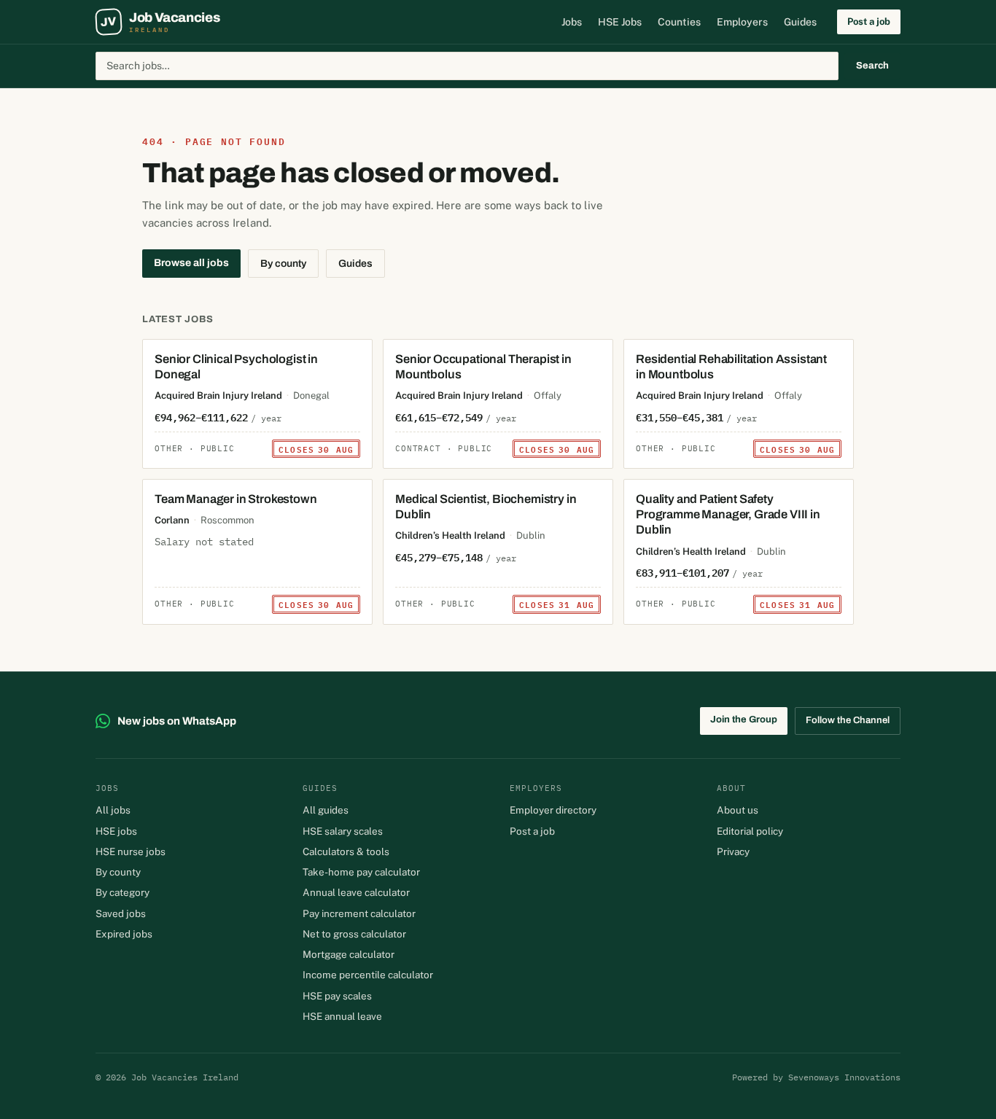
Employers (742, 22)
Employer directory (553, 810)
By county (283, 263)
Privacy (733, 851)
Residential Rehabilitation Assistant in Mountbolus (731, 367)
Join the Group (743, 719)
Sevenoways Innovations (844, 1077)
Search (872, 66)
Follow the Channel (848, 720)
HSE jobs (116, 831)
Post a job (868, 21)
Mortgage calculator (348, 954)
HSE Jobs (620, 22)
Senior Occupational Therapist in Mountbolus (483, 367)
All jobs (113, 810)
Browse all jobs (191, 262)
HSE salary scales (343, 831)
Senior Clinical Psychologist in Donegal (236, 367)
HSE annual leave (342, 1016)
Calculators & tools (346, 851)
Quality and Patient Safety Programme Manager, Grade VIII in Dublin (728, 514)
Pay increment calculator (359, 913)
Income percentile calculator (368, 974)
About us (737, 810)
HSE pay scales (337, 996)
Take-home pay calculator (361, 872)
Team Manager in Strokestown (236, 499)
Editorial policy (750, 831)
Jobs (571, 22)
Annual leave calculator (356, 892)
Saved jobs (121, 913)
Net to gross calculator (354, 934)
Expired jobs (124, 934)
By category (122, 892)
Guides (800, 22)
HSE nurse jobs (131, 851)
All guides (326, 810)
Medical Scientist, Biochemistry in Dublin (485, 506)
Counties (679, 22)
